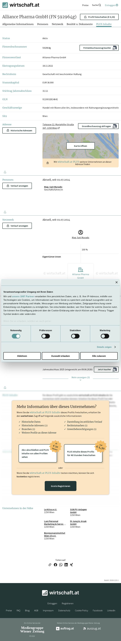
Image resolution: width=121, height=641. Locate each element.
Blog (27, 610)
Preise (9, 610)
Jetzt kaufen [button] (104, 369)
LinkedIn (111, 610)
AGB (36, 610)
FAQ (18, 610)
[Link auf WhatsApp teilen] (60, 565)
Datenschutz (64, 610)
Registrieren (67, 603)
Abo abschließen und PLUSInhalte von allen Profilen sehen (39, 451)
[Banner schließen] (117, 282)
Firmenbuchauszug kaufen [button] (97, 47)
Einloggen (52, 603)
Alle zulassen (99, 356)
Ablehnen (22, 356)
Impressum (48, 610)
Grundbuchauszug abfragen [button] (96, 126)
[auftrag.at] (65, 629)
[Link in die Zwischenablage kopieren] (50, 565)
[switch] (45, 336)
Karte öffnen (80, 145)
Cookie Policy (81, 610)
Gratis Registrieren (60, 486)
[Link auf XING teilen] (71, 565)
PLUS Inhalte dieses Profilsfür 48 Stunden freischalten (84, 450)
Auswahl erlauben (60, 356)
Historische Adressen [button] (21, 130)
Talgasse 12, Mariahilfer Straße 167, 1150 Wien (58, 126)
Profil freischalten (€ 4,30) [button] (101, 16)
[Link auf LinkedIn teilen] (66, 565)
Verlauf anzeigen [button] (19, 185)
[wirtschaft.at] (20, 5)
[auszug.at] (92, 630)
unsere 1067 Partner (23, 296)
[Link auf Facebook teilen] (55, 565)
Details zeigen (104, 347)
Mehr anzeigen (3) (81, 377)
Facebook (98, 610)
